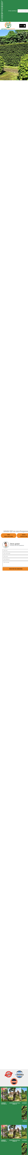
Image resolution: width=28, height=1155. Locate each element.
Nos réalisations (8, 535)
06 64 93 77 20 (2, 17)
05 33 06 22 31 (2, 6)
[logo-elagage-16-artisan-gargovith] (8, 26)
